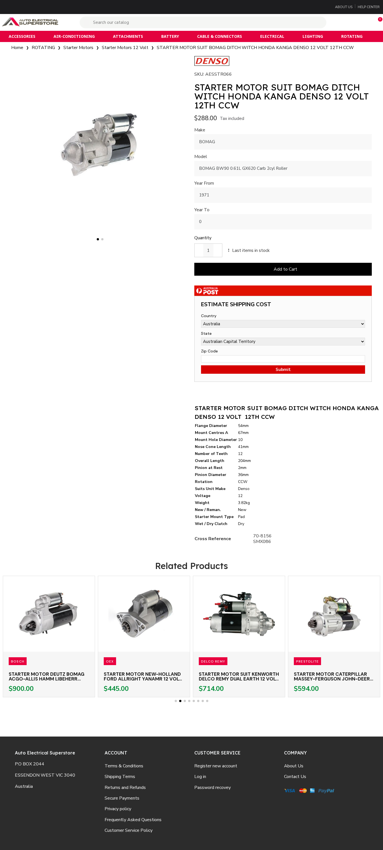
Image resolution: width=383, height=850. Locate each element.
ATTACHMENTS (128, 36)
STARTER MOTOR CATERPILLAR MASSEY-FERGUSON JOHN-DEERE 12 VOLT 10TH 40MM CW (333, 679)
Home (17, 47)
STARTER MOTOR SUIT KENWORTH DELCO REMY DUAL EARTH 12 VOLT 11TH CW (239, 679)
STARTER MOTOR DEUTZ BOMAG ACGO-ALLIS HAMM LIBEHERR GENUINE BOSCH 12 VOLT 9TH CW (48, 679)
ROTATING (352, 36)
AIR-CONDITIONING (74, 36)
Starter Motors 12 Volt (125, 47)
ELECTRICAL (272, 36)
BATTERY (170, 36)
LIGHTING (313, 36)
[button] (377, 22)
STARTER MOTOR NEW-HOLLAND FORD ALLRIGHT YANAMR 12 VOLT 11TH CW (143, 679)
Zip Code (209, 351)
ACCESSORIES (22, 36)
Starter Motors (78, 47)
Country (208, 315)
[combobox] (203, 22)
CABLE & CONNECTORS (219, 36)
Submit (283, 369)
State (206, 333)
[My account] (350, 22)
